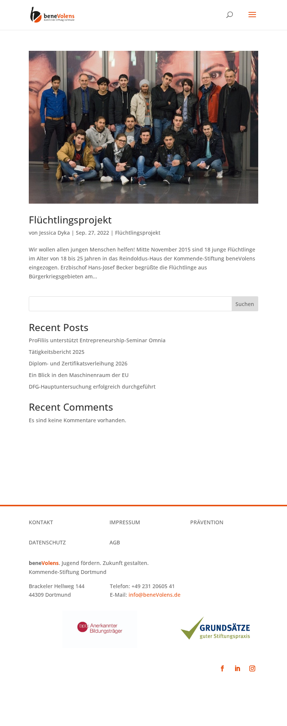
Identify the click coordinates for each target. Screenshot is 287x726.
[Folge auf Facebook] (222, 668)
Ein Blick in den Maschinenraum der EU (79, 375)
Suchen (244, 304)
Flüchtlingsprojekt (70, 219)
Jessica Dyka (54, 232)
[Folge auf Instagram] (252, 668)
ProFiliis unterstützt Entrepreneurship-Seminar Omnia (97, 340)
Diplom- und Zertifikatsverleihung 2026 (78, 363)
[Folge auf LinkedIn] (237, 668)
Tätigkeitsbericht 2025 (56, 351)
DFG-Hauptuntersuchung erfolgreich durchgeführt (92, 386)
